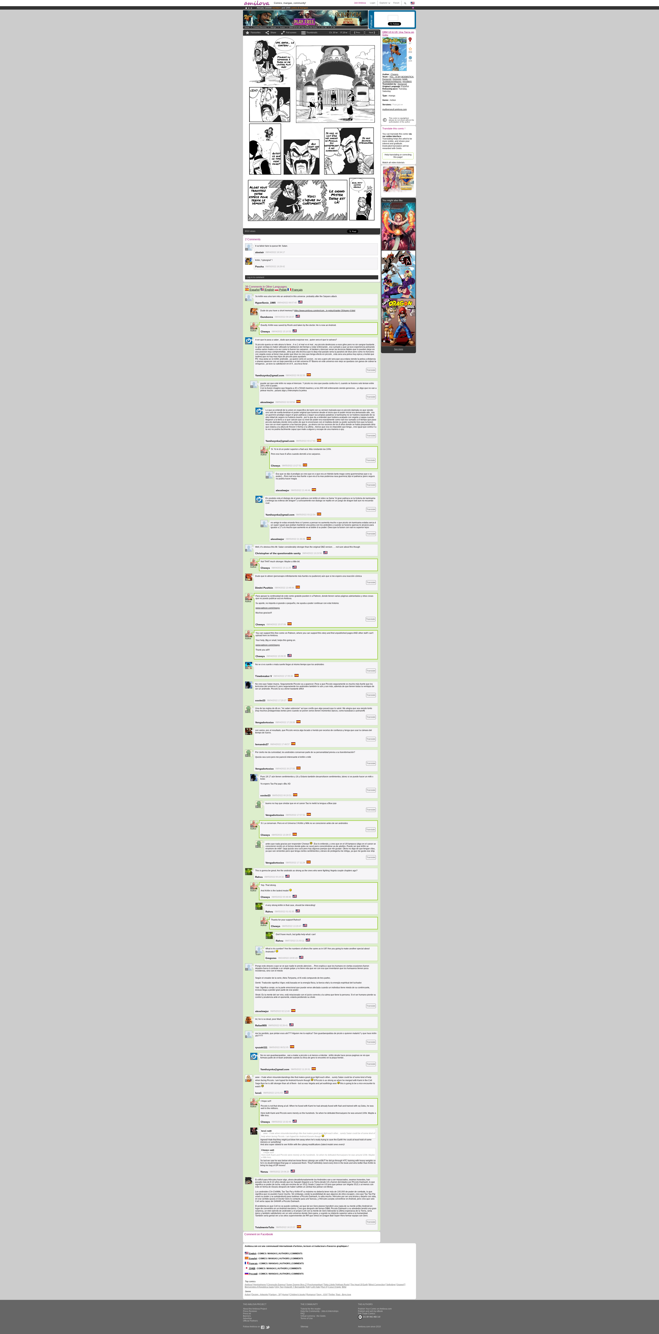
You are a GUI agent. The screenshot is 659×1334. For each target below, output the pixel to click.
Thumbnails (311, 32)
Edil (308, 1287)
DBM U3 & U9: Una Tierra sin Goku (303, 27)
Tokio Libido (329, 1284)
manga (273, 27)
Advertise (247, 1318)
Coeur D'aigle (335, 1287)
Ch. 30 (324, 27)
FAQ (302, 1313)
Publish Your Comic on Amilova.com (375, 1309)
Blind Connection (377, 1284)
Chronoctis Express (276, 1284)
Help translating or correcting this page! (398, 156)
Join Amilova (360, 3)
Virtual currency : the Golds (313, 1316)
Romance (311, 1294)
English (269, 289)
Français (297, 289)
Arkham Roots (342, 1284)
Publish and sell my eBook (370, 1311)
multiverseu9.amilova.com (394, 109)
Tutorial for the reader (310, 1309)
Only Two (279, 1287)
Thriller (332, 1294)
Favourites (256, 32)
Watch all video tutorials (393, 162)
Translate (371, 370)
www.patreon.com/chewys (268, 608)
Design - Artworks (260, 1294)
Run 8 (324, 1287)
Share (273, 32)
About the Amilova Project (255, 1309)
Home (247, 27)
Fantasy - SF (275, 1294)
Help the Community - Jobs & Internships (319, 1311)
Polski (283, 289)
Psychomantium (315, 1284)
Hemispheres (259, 1284)
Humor (285, 1294)
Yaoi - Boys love (343, 1294)
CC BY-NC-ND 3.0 (371, 1317)
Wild (344, 1287)
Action (282, 27)
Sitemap (304, 1326)
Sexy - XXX (322, 1294)
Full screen (291, 32)
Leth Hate (315, 1287)
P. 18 (333, 27)
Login (372, 3)
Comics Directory (260, 27)
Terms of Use (306, 1318)
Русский (252, 1274)
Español (254, 289)
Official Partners (250, 1321)
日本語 (251, 1268)
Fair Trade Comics (366, 1313)
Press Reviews (250, 1311)
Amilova (248, 1284)
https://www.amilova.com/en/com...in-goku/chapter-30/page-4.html (324, 310)
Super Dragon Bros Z (296, 1284)
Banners (247, 1316)
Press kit (247, 1313)
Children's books (297, 1294)
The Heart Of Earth (359, 1284)
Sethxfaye (391, 1284)
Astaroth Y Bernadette (295, 1287)
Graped (400, 1284)
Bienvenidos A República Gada (259, 1287)
